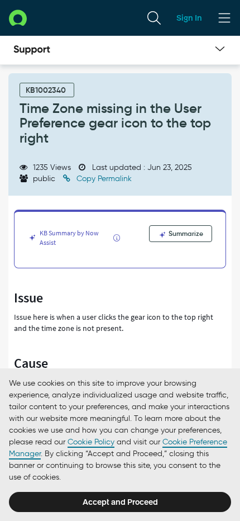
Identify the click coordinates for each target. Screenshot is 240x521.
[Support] (31, 50)
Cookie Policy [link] (91, 442)
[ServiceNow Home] (18, 17)
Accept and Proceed (120, 502)
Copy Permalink (103, 178)
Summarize (185, 233)
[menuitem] (154, 18)
